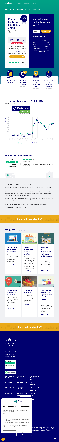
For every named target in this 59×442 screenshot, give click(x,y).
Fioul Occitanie (20, 382)
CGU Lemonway (33, 408)
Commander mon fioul (28, 218)
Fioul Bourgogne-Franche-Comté (33, 388)
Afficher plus (42, 51)
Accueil (6, 9)
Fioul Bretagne (8, 393)
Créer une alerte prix (17, 57)
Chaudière (27, 4)
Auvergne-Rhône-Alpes (22, 9)
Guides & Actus (36, 4)
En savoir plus (10, 84)
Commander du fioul (27, 326)
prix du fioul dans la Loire (16, 51)
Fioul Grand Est (8, 382)
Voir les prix (45, 31)
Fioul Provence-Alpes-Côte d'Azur (33, 377)
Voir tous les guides (20, 230)
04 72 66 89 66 (12, 351)
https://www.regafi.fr (45, 430)
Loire (30, 9)
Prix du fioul (19, 4)
